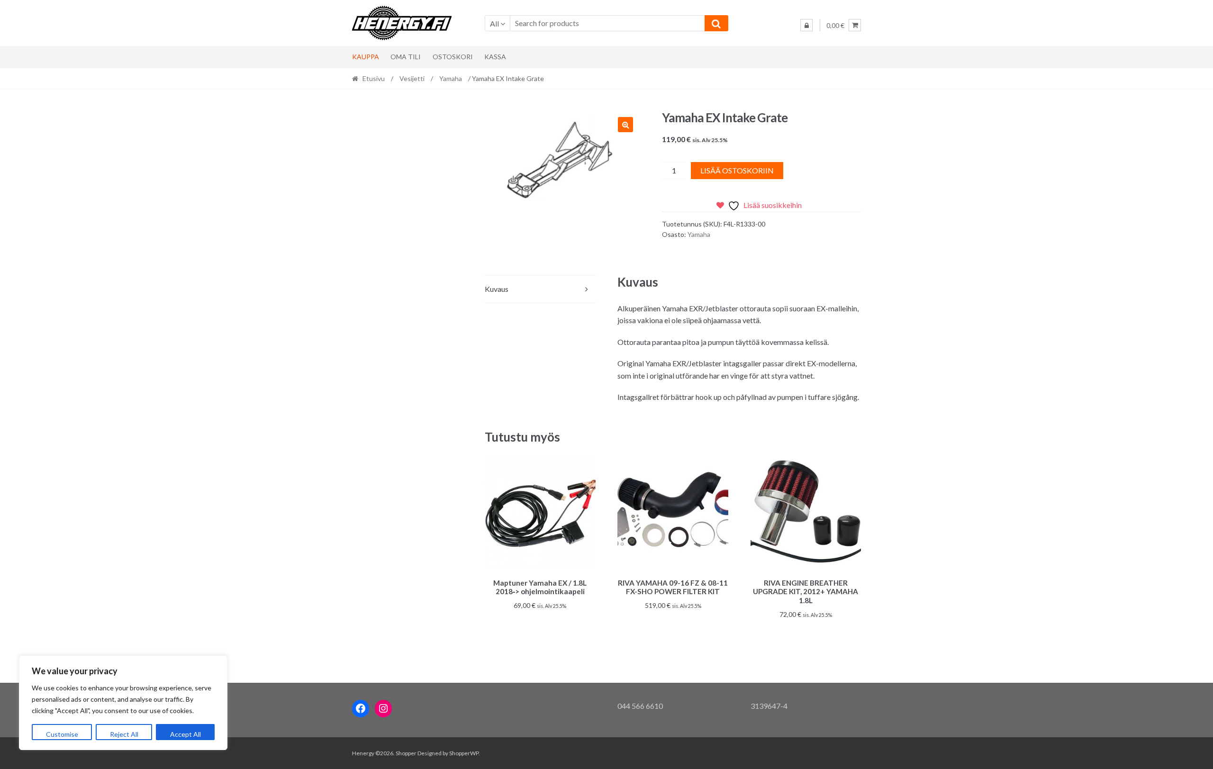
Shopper (406, 753)
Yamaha (450, 78)
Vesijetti (412, 78)
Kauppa (365, 57)
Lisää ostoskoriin (737, 170)
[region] (123, 702)
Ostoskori (453, 57)
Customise (62, 734)
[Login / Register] (806, 25)
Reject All (124, 734)
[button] (625, 124)
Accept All (185, 734)
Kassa (495, 57)
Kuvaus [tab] (496, 288)
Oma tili (405, 57)
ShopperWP (464, 753)
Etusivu (373, 78)
